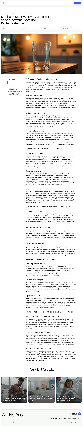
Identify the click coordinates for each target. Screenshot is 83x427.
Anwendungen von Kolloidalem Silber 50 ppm (15, 86)
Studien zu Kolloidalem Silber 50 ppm (15, 91)
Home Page (54, 418)
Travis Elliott (4, 29)
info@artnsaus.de (72, 418)
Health (8, 13)
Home (2, 13)
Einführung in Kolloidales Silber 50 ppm (14, 82)
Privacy (72, 422)
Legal (80, 422)
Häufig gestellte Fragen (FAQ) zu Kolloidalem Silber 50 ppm (14, 94)
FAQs (64, 418)
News (5, 13)
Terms (76, 422)
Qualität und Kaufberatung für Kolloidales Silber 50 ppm (13, 89)
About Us (68, 422)
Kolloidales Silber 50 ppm (59, 87)
